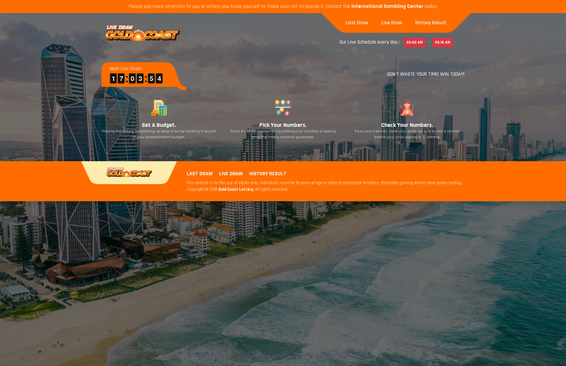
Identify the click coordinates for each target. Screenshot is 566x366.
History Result (430, 22)
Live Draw (391, 22)
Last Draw (357, 22)
